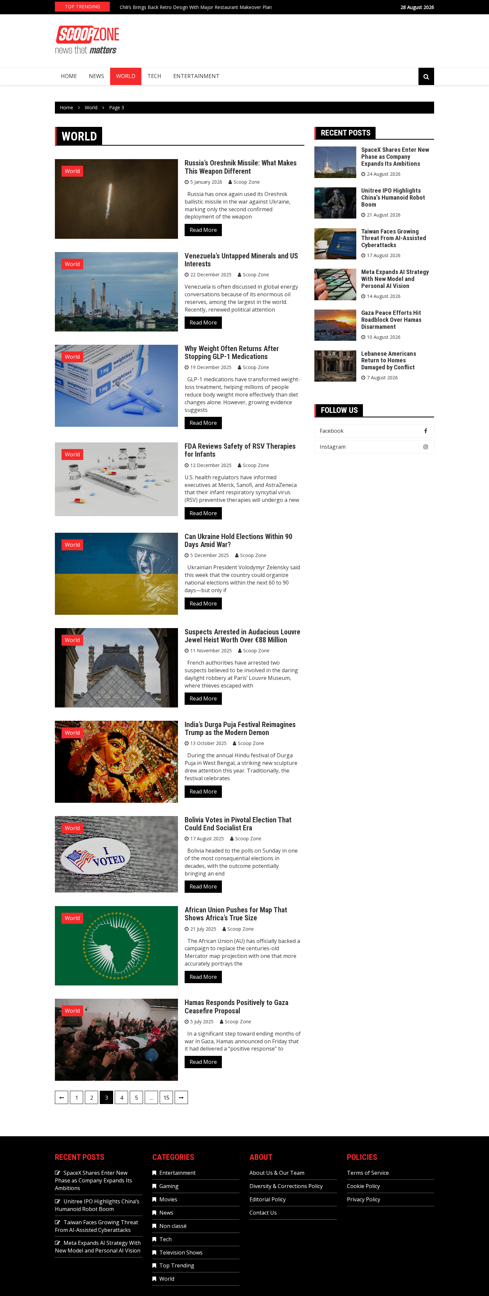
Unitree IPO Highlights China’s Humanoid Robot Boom (393, 197)
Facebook (332, 430)
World (125, 76)
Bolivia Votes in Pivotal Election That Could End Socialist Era (238, 824)
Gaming (169, 1186)
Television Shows (181, 1252)
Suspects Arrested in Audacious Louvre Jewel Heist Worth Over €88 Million (242, 636)
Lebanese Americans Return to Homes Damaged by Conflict (388, 360)
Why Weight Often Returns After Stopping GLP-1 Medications (232, 352)
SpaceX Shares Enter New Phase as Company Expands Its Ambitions (395, 156)
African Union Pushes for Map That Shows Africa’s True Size (236, 914)
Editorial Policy (267, 1199)
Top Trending (176, 1265)
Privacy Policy (363, 1199)
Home (69, 76)
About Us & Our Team (276, 1172)
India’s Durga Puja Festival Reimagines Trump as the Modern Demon (240, 728)
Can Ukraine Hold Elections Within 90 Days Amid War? (238, 540)
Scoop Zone (247, 182)
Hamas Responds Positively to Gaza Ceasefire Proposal (236, 1006)
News (96, 76)
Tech (154, 76)
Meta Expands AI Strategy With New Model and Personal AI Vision (395, 279)
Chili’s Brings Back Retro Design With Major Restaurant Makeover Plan (196, 6)
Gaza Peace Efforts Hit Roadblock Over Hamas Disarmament (391, 319)
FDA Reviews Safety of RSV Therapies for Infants (240, 450)
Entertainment (196, 76)
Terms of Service (368, 1172)
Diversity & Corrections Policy (286, 1186)
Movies (168, 1199)
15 (166, 1097)
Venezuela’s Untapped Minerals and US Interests (241, 260)
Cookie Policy (363, 1186)
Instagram (333, 446)
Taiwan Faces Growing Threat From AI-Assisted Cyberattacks (393, 238)
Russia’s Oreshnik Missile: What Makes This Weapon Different (241, 167)
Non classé (173, 1226)
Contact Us (263, 1212)
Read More (203, 229)
